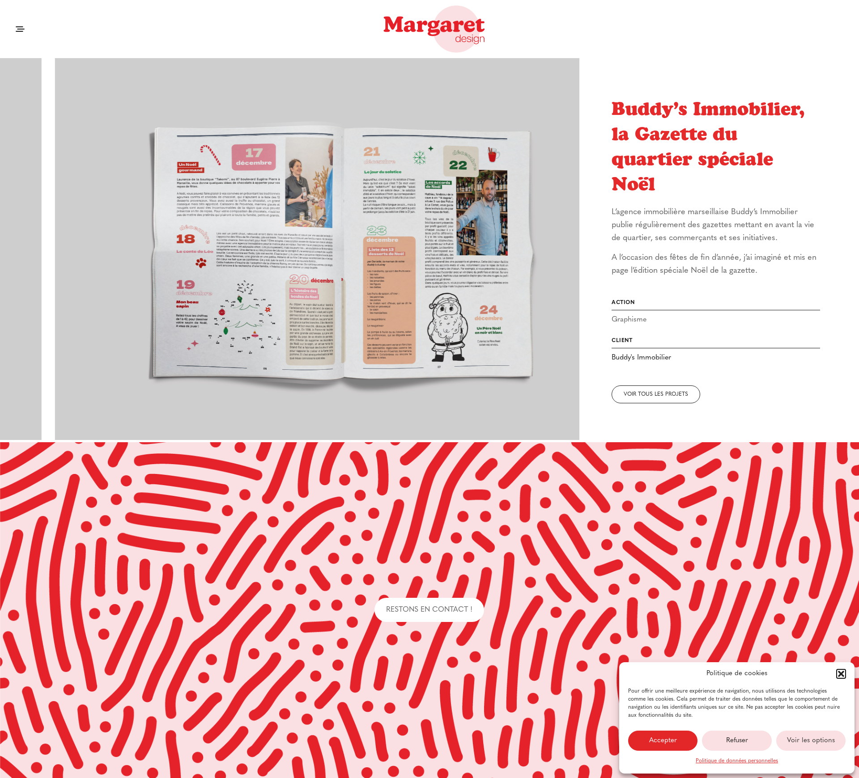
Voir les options (811, 740)
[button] (841, 673)
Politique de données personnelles (737, 761)
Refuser (737, 740)
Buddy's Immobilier (641, 357)
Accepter (663, 740)
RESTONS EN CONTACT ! (429, 609)
